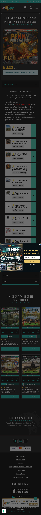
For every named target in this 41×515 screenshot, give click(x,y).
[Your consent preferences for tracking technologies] (4, 511)
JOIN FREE (32, 261)
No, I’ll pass (32, 264)
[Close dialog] (40, 244)
